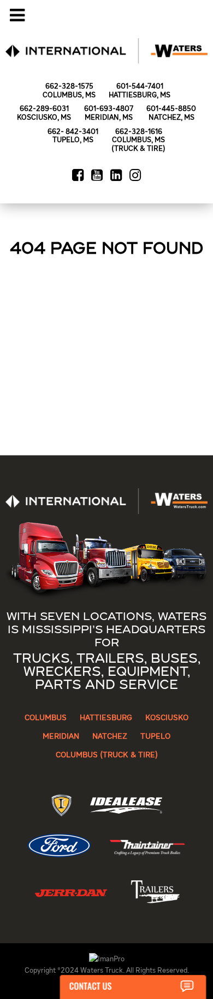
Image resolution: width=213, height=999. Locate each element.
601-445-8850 (171, 109)
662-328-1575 (69, 86)
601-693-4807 (108, 109)
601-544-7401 (139, 86)
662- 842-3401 (73, 132)
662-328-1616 (138, 132)
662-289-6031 (44, 109)
